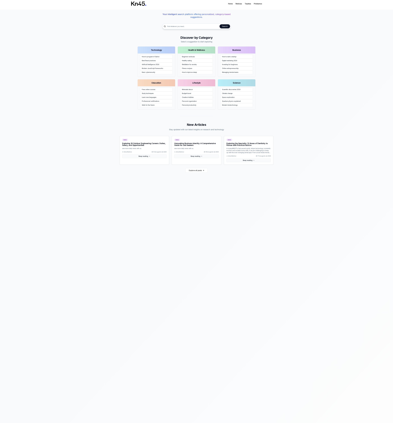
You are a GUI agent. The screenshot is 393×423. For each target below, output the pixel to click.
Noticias (239, 4)
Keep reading (143, 156)
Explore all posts (195, 170)
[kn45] (138, 4)
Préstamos (258, 4)
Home (230, 4)
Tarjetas (248, 4)
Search (225, 26)
